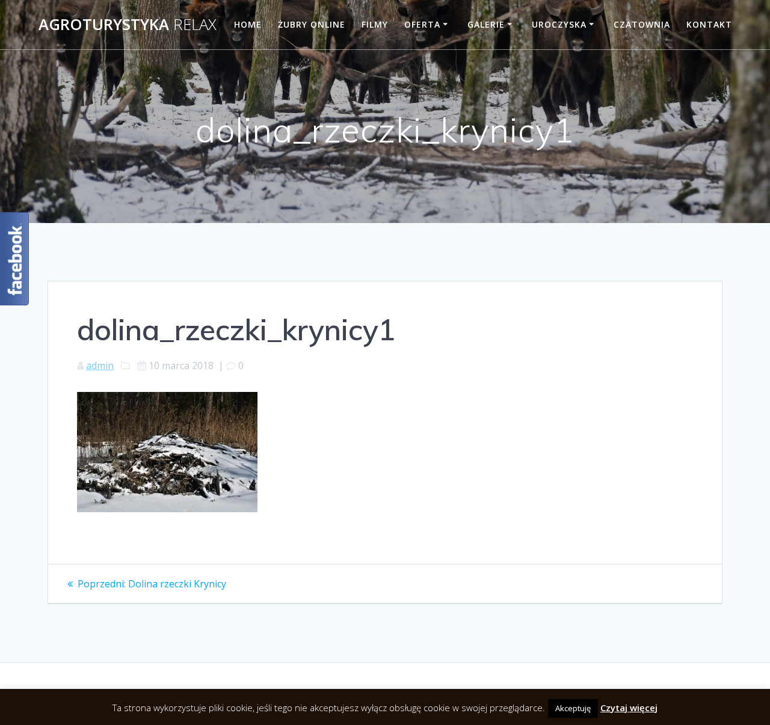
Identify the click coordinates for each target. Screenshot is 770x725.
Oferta (422, 24)
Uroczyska (559, 24)
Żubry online (311, 24)
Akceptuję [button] (573, 708)
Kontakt (709, 24)
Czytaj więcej (629, 708)
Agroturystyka (127, 24)
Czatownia (642, 24)
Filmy (375, 24)
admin (100, 365)
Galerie (486, 24)
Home (248, 24)
